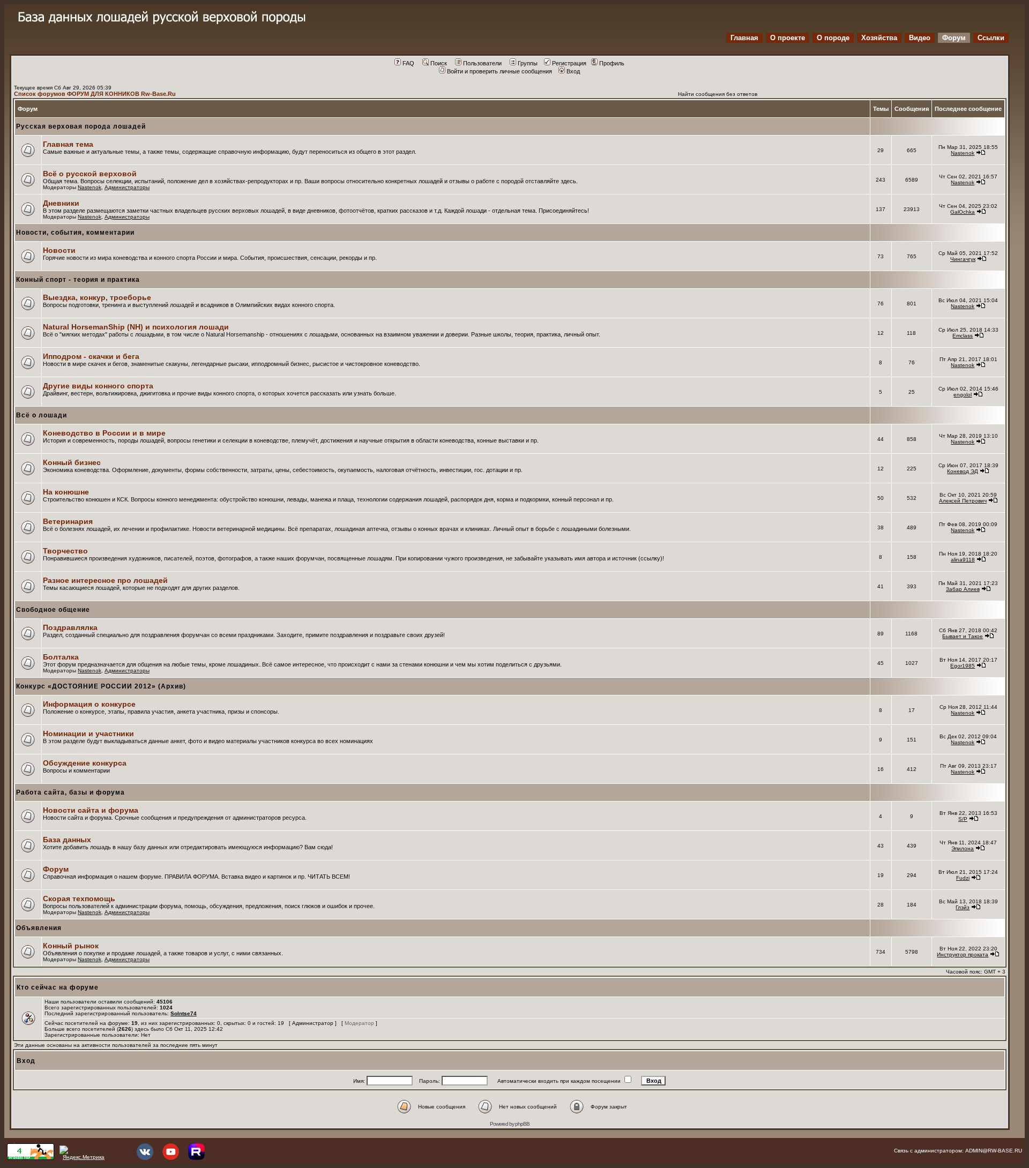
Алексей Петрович (963, 501)
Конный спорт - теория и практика (78, 279)
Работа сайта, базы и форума (70, 792)
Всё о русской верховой (90, 173)
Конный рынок (71, 945)
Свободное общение (53, 609)
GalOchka (962, 212)
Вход (573, 71)
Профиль (611, 63)
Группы (528, 63)
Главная (744, 38)
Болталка (61, 657)
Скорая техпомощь (79, 898)
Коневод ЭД (962, 471)
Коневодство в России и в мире (104, 433)
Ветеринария (68, 521)
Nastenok (962, 153)
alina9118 (963, 560)
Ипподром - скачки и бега (91, 356)
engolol (962, 395)
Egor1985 (962, 666)
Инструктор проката (962, 954)
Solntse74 (183, 1013)
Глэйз (963, 907)
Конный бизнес (72, 462)
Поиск (438, 63)
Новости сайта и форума (90, 810)
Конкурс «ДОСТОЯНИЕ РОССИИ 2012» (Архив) (101, 686)
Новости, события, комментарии (75, 232)
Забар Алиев (963, 589)
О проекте (787, 38)
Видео (919, 38)
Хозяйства (879, 38)
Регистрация (569, 63)
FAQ (408, 63)
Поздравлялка (70, 627)
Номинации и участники (88, 733)
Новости (59, 250)
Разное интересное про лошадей (105, 580)
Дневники (61, 203)
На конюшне (66, 492)
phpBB (522, 1124)
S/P (962, 819)
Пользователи (482, 63)
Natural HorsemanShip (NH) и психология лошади (136, 327)
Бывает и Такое (962, 636)
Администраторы (127, 187)
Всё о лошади (41, 415)
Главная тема (68, 144)
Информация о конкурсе (89, 704)
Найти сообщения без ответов (717, 94)
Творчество (65, 550)
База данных (67, 839)
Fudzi (963, 878)
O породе (833, 38)
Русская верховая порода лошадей (81, 126)
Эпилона (962, 848)
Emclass (962, 336)
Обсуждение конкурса (84, 763)
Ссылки (991, 38)
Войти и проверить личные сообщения (499, 71)
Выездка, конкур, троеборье (97, 297)
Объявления (39, 928)
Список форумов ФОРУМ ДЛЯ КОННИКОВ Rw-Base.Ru (95, 94)
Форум (954, 38)
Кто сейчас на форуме (58, 987)
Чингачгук (962, 259)
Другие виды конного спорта (98, 385)
